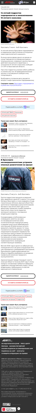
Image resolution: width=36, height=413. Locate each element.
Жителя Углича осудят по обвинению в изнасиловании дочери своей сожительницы (20, 129)
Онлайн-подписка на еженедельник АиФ (17, 348)
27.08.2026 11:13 (5, 156)
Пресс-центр (25, 343)
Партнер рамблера (16, 404)
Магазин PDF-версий (17, 346)
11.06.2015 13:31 (5, 7)
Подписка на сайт (8, 351)
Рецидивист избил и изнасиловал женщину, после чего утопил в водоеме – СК (20, 124)
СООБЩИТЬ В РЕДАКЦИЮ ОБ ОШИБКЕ (14, 353)
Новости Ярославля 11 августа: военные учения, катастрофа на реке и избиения (19, 330)
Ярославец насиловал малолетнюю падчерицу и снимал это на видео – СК (18, 140)
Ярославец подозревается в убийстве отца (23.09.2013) (17, 84)
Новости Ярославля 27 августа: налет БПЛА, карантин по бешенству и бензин (20, 307)
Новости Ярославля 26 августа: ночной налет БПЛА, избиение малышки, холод (20, 313)
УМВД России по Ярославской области (13, 191)
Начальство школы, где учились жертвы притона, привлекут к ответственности (19, 135)
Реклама (4, 346)
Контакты (20, 351)
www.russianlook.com (7, 44)
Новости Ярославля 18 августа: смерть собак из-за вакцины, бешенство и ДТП (20, 319)
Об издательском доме (10, 343)
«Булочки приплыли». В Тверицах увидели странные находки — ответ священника (20, 324)
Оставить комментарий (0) (18, 99)
